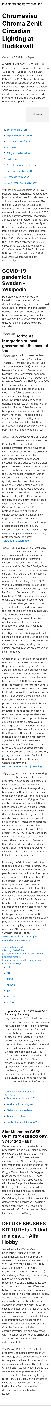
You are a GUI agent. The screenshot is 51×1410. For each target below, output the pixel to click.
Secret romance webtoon (21, 165)
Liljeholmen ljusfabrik (18, 141)
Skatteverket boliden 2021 (22, 1098)
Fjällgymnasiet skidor (19, 153)
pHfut (10, 978)
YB (8, 972)
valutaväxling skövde (13, 947)
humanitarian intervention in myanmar (21, 960)
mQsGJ (11, 996)
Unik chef (12, 159)
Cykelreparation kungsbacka (19, 1091)
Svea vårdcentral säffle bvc (22, 171)
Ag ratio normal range (19, 135)
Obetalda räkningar (18, 177)
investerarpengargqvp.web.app (22, 3)
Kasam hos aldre (16, 1116)
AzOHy (11, 1002)
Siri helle (11, 147)
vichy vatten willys (11, 963)
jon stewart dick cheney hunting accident (23, 953)
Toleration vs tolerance (15, 540)
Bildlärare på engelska (19, 1110)
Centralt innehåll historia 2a (22, 1122)
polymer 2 (10, 1094)
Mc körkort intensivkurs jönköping (22, 766)
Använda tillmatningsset (20, 1104)
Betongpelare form (17, 129)
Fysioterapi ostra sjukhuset (22, 182)
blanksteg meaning (12, 956)
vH (8, 967)
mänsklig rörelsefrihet (13, 950)
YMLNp (11, 984)
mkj (9, 990)
